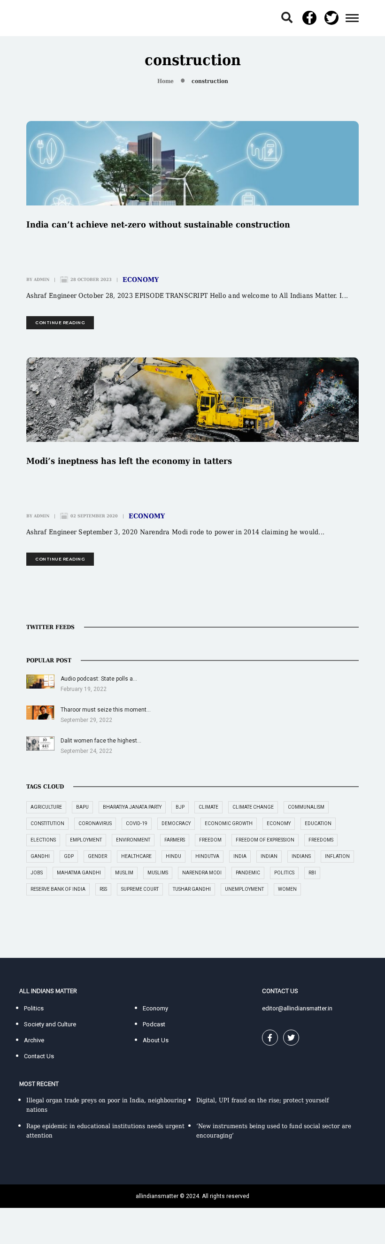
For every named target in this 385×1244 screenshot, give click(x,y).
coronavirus (95, 823)
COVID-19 (136, 823)
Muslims (157, 872)
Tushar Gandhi (192, 889)
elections (43, 839)
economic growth (229, 823)
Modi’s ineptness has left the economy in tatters (129, 461)
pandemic (248, 872)
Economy (141, 279)
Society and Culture (50, 1024)
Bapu (82, 807)
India (239, 856)
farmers (174, 839)
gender (97, 856)
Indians (301, 856)
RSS (103, 889)
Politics (34, 1008)
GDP (69, 856)
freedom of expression (265, 839)
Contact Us (39, 1056)
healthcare (136, 856)
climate (208, 807)
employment (86, 839)
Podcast (154, 1024)
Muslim (124, 872)
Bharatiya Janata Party (132, 807)
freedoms (320, 839)
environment (133, 839)
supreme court (140, 889)
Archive (34, 1040)
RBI (312, 872)
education (318, 823)
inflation (337, 856)
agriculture (46, 807)
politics (284, 872)
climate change (253, 807)
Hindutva (207, 856)
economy (279, 823)
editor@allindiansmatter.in (297, 1008)
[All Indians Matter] (48, 17)
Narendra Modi (202, 872)
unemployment (244, 889)
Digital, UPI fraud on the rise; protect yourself (262, 1100)
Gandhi (40, 856)
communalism (306, 807)
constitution (47, 823)
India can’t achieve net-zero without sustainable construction (158, 224)
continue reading (60, 322)
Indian (269, 856)
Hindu (173, 856)
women (287, 889)
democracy (176, 823)
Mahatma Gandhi (79, 872)
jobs (37, 872)
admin (41, 279)
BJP (180, 807)
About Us (156, 1040)
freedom (210, 839)
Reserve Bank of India (58, 889)
